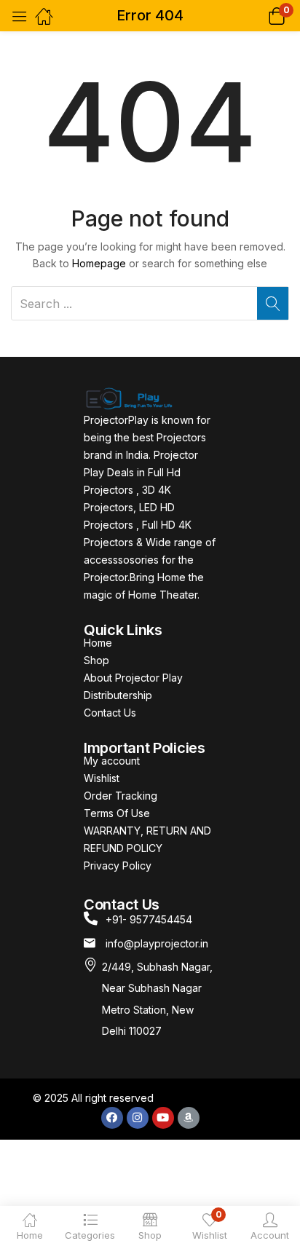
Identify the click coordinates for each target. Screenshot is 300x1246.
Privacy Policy (117, 865)
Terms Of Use (117, 813)
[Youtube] (163, 1118)
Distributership (118, 695)
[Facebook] (112, 1118)
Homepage (99, 263)
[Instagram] (138, 1118)
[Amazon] (189, 1118)
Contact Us (110, 712)
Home (98, 642)
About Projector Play (133, 677)
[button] (258, 16)
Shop (96, 660)
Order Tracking (120, 795)
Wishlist (101, 778)
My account (112, 760)
